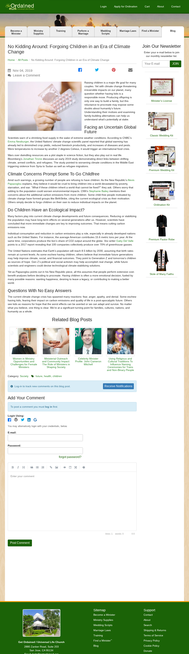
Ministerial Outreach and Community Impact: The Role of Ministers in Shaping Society (56, 363)
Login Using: (16, 415)
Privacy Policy (152, 640)
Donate (148, 650)
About (160, 6)
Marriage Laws (128, 30)
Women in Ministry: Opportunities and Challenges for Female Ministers (24, 363)
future (39, 376)
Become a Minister (16, 32)
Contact (175, 6)
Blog (173, 30)
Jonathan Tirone (32, 158)
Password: (14, 445)
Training (61, 30)
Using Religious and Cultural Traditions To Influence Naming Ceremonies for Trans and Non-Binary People (120, 364)
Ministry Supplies (38, 32)
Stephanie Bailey (99, 191)
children (57, 376)
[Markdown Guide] (84, 467)
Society (24, 376)
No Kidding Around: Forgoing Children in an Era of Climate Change (69, 49)
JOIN (175, 63)
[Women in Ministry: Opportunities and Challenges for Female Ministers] (24, 341)
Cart (147, 6)
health (47, 376)
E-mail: (12, 432)
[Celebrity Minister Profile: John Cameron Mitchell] (88, 341)
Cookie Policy (151, 645)
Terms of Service (153, 635)
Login (103, 6)
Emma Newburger (18, 141)
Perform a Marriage (83, 32)
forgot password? (70, 456)
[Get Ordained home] (19, 6)
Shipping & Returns (155, 630)
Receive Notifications (118, 386)
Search (148, 625)
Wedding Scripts (106, 32)
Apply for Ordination (125, 6)
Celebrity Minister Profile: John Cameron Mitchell (88, 361)
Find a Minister (150, 30)
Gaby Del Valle (124, 240)
